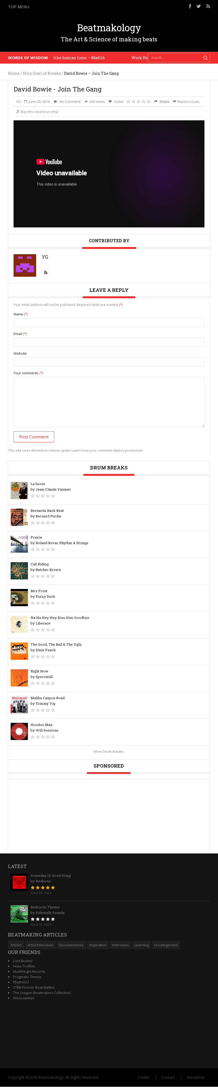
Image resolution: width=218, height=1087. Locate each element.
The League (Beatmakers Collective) (41, 992)
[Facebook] (190, 6)
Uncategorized (166, 945)
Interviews (120, 945)
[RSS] (208, 6)
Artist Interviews (40, 945)
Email (20, 333)
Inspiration (98, 945)
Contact (168, 1077)
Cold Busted (22, 960)
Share (164, 101)
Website (20, 353)
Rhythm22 (21, 982)
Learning (142, 945)
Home (14, 73)
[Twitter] (198, 6)
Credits (144, 1077)
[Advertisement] (147, 69)
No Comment (70, 101)
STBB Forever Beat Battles (34, 987)
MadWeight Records (29, 971)
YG (18, 101)
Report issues (188, 101)
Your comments (28, 373)
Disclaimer (196, 1077)
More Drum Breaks (109, 751)
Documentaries (71, 945)
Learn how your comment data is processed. (107, 450)
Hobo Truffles (24, 966)
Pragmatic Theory (27, 976)
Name (21, 314)
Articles (16, 945)
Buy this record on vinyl (39, 111)
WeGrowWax (23, 998)
